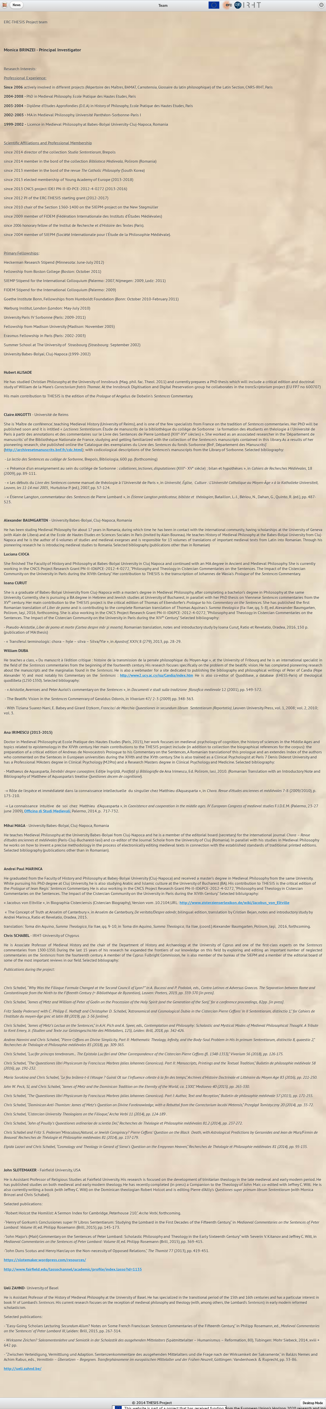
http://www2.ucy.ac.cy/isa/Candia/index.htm (156, 675)
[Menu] (321, 5)
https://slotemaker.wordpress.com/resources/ (45, 1260)
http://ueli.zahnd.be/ (23, 1368)
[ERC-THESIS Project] (4, 5)
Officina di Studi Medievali (47, 811)
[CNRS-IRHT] (247, 8)
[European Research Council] (220, 8)
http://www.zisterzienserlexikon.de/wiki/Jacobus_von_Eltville (234, 902)
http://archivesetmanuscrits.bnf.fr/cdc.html (43, 449)
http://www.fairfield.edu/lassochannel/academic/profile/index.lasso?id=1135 (73, 1269)
